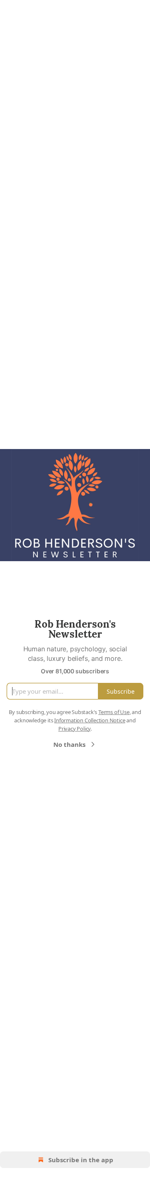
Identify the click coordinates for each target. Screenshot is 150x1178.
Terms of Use (114, 712)
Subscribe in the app (80, 1160)
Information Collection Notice (89, 720)
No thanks (69, 744)
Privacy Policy (74, 728)
